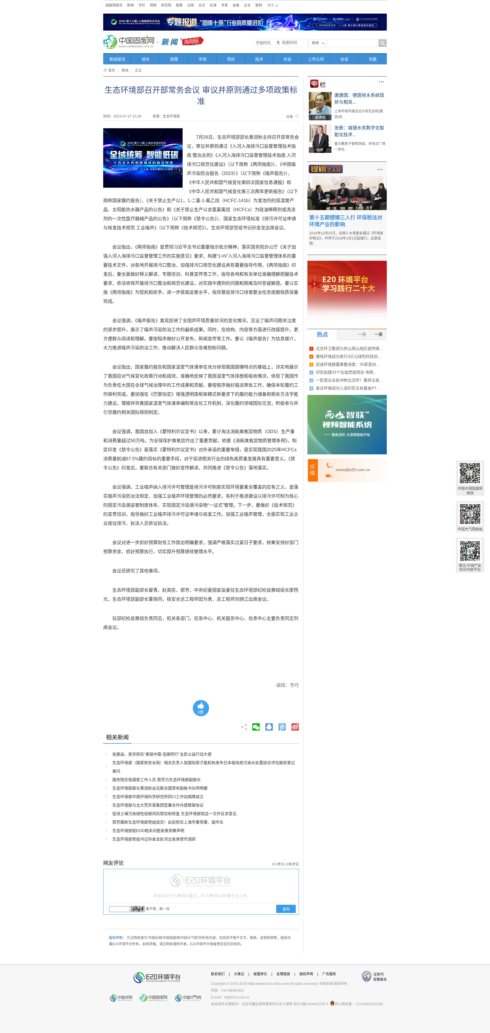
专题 (373, 59)
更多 (381, 82)
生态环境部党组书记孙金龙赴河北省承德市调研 (154, 839)
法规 (190, 5)
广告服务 (329, 974)
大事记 (239, 974)
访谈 (344, 59)
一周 (379, 334)
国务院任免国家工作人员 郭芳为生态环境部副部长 (156, 779)
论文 (201, 5)
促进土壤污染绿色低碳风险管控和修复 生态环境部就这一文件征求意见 (174, 813)
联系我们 (218, 974)
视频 (153, 5)
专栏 (141, 5)
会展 (236, 5)
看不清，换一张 (158, 909)
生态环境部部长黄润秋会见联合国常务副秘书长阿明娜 (160, 788)
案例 (258, 5)
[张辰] (320, 127)
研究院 (166, 5)
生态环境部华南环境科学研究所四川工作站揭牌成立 (158, 796)
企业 (247, 5)
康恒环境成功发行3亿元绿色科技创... (348, 356)
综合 (146, 59)
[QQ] (269, 725)
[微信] (256, 725)
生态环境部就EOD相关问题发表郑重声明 (148, 830)
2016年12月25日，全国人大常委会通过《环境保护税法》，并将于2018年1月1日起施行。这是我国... (346, 238)
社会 (288, 59)
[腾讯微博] (282, 725)
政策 (179, 5)
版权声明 (306, 974)
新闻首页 (117, 59)
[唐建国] (320, 94)
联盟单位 (260, 974)
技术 (259, 59)
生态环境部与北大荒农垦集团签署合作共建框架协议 (158, 805)
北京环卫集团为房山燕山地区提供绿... (349, 348)
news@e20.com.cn (353, 469)
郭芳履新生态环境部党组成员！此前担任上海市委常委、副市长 (167, 822)
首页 (111, 70)
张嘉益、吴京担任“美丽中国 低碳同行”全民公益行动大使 (162, 754)
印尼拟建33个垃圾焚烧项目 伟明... (346, 372)
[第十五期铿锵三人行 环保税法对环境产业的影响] (347, 178)
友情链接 (283, 974)
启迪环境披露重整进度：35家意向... (347, 364)
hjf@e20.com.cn (236, 997)
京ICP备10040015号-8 (310, 1004)
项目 (231, 59)
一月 (362, 334)
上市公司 (316, 59)
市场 (202, 59)
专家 (224, 5)
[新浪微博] (295, 725)
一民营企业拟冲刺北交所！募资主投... (349, 380)
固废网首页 (113, 5)
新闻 (130, 5)
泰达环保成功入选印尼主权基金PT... (347, 388)
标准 (213, 5)
